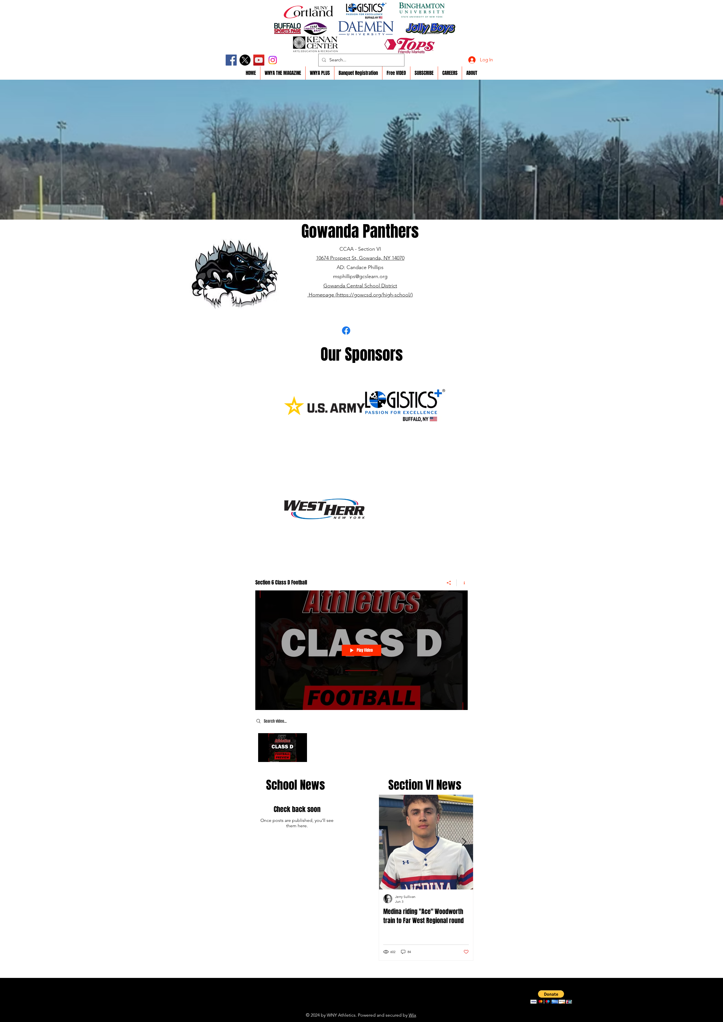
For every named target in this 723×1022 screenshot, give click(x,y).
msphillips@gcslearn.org (360, 276)
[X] (245, 60)
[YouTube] (258, 60)
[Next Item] (464, 842)
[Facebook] (231, 60)
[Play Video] (283, 747)
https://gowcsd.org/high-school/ (374, 295)
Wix (412, 1015)
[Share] (449, 582)
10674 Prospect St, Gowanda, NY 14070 (360, 258)
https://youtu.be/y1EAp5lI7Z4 (348, 1006)
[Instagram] (272, 60)
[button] (551, 997)
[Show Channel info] (462, 582)
